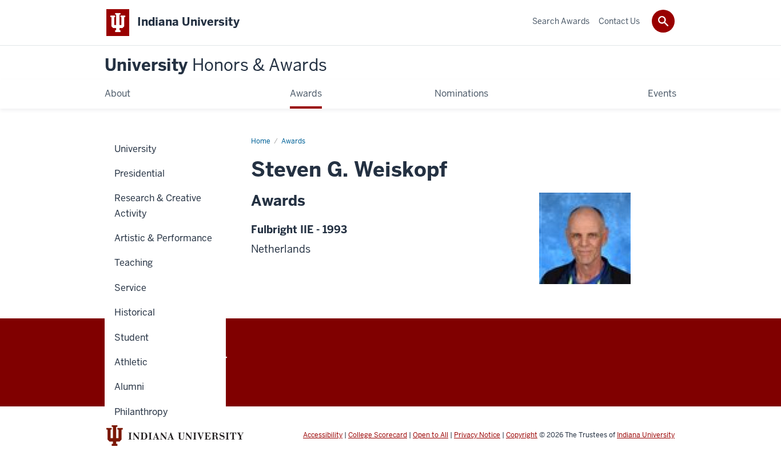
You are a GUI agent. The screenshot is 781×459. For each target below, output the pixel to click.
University (216, 65)
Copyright (521, 435)
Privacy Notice (477, 435)
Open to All (430, 435)
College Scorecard (377, 435)
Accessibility (322, 435)
